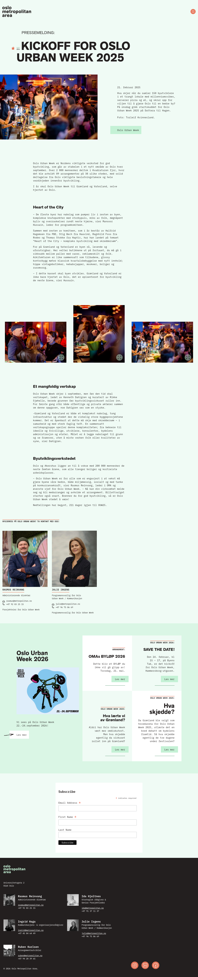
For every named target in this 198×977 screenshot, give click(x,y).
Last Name (64, 829)
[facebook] (155, 965)
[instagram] (134, 965)
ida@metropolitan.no (93, 907)
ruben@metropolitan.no (30, 955)
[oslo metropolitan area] (17, 11)
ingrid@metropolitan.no (30, 930)
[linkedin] (145, 965)
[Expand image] (61, 357)
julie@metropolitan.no (94, 933)
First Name (67, 816)
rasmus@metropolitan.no (30, 904)
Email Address (69, 802)
